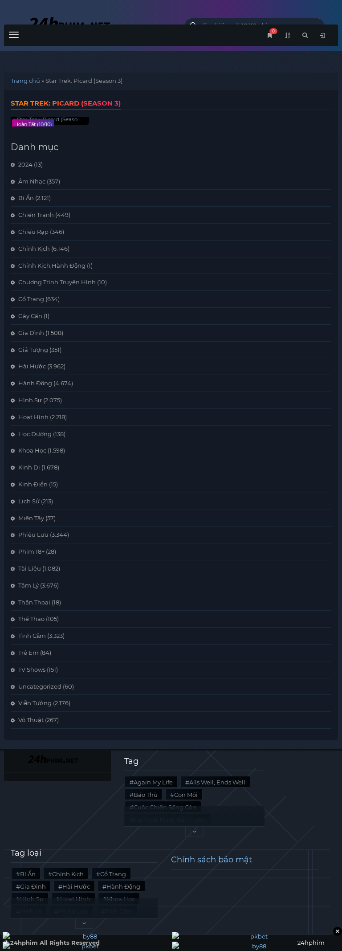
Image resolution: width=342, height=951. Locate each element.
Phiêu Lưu (33, 534)
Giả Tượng (33, 349)
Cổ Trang (31, 298)
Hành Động (35, 383)
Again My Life (153, 782)
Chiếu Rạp (33, 231)
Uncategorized (39, 686)
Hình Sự (30, 400)
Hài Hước (32, 366)
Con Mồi (186, 794)
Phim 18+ (31, 551)
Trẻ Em (28, 652)
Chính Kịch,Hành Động (52, 265)
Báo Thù (146, 794)
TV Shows (31, 669)
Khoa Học (32, 450)
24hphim (87, 23)
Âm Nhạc (31, 181)
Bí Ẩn (26, 197)
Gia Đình (31, 332)
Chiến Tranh (36, 214)
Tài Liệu (29, 568)
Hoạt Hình (33, 416)
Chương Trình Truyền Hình (57, 282)
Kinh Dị (29, 467)
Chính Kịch (34, 248)
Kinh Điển (33, 484)
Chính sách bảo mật (211, 860)
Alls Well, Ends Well (217, 782)
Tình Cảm (32, 635)
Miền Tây (31, 518)
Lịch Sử (29, 501)
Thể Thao (31, 618)
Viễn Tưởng (35, 702)
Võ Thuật (31, 719)
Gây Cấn (30, 315)
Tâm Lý (28, 585)
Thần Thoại (34, 602)
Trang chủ (25, 80)
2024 (25, 164)
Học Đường (35, 433)
